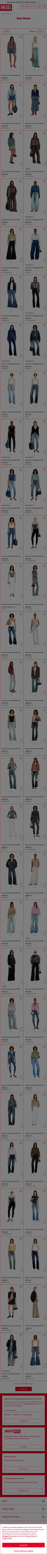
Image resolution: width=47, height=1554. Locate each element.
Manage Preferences (9, 1536)
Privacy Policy (30, 1536)
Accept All (23, 1545)
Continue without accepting (23, 1551)
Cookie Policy (7, 1538)
